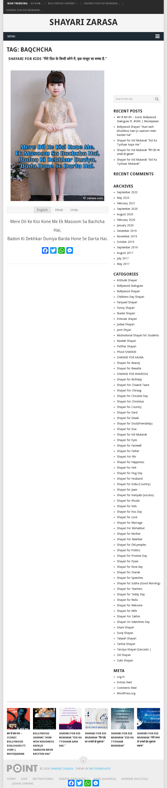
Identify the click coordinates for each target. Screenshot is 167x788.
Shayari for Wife (127, 610)
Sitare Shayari (125, 627)
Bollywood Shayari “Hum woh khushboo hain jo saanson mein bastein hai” (136, 131)
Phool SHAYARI (126, 351)
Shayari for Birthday (129, 379)
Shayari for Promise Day (132, 555)
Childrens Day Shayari (130, 296)
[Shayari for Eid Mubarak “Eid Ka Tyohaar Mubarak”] (122, 718)
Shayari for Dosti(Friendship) (135, 423)
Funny (11, 778)
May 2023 (123, 197)
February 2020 (126, 219)
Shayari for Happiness (130, 462)
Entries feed (124, 682)
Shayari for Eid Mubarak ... (102, 3)
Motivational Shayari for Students (138, 335)
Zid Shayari (124, 655)
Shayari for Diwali (128, 418)
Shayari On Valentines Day (133, 622)
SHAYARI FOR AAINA (130, 357)
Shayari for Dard (127, 412)
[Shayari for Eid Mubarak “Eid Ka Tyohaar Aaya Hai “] (70, 718)
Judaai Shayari (125, 324)
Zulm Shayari (125, 660)
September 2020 (127, 208)
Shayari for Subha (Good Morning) (138, 583)
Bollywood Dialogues (130, 285)
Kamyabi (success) (134, 778)
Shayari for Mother (129, 533)
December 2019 (127, 230)
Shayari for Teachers (129, 588)
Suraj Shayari (125, 633)
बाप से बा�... (36, 3)
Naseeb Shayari (126, 340)
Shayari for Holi (126, 467)
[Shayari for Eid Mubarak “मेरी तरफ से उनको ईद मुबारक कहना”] (148, 718)
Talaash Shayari (126, 638)
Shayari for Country (129, 407)
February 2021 (126, 203)
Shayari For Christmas (130, 401)
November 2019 (127, 236)
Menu (11, 36)
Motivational (43, 778)
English (42, 210)
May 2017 (123, 264)
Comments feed (126, 687)
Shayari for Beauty (128, 363)
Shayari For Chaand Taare (133, 385)
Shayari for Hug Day (129, 473)
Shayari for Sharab (128, 572)
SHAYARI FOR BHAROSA (132, 374)
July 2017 (123, 258)
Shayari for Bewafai (129, 368)
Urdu (74, 210)
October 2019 (125, 241)
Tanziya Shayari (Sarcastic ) (134, 649)
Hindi (59, 210)
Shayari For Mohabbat (131, 528)
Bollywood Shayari (128, 291)
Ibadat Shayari (126, 313)
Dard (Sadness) (104, 778)
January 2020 (125, 225)
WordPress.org (126, 693)
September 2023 (127, 192)
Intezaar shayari (127, 318)
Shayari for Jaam (127, 489)
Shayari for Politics (128, 550)
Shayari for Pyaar (127, 561)
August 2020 (125, 214)
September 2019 (127, 247)
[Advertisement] (136, 66)
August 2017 (125, 253)
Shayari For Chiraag (129, 390)
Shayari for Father (128, 451)
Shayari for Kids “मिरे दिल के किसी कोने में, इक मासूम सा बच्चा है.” (57, 59)
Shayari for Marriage (129, 522)
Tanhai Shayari (126, 644)
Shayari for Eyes (127, 440)
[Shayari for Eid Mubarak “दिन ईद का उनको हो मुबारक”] (96, 718)
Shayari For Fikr (126, 456)
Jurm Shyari (124, 329)
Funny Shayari (126, 307)
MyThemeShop (99, 768)
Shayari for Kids (127, 506)
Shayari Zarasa (83, 22)
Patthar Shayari (126, 346)
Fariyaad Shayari (127, 302)
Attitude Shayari (127, 280)
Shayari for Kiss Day (129, 511)
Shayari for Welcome (129, 605)
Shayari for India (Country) (134, 484)
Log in (121, 676)
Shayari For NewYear (129, 539)
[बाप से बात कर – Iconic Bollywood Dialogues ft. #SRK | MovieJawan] (18, 718)
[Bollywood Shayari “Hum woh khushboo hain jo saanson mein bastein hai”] (44, 718)
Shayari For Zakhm (128, 616)
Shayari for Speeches (130, 577)
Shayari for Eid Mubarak (132, 434)
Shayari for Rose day (130, 566)
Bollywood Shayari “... (63, 3)
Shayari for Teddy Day (131, 594)
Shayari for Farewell (129, 445)
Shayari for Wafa (127, 599)
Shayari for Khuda (128, 500)
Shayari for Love (127, 517)
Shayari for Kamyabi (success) (135, 495)
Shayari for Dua (126, 429)
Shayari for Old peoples (131, 544)
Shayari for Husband (130, 478)
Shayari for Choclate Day (132, 396)
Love (24, 778)
